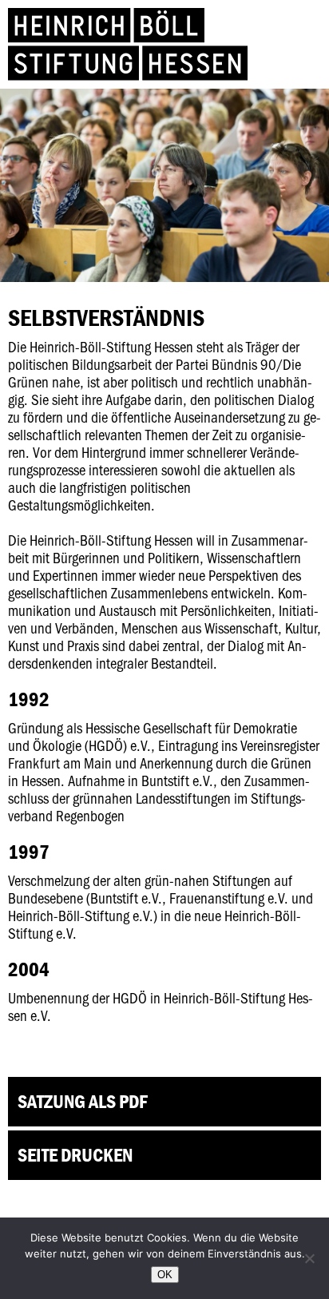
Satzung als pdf (83, 1101)
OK (164, 1275)
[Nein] (309, 1258)
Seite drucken (75, 1154)
